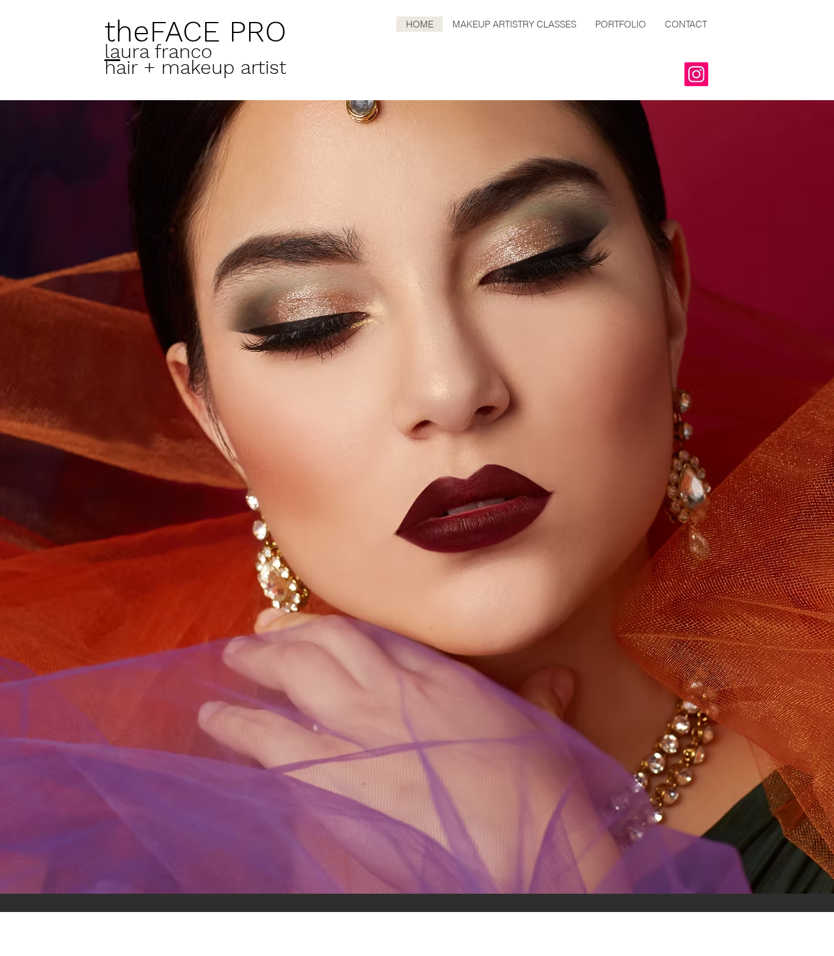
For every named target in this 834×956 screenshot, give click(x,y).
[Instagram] (696, 74)
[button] (417, 497)
